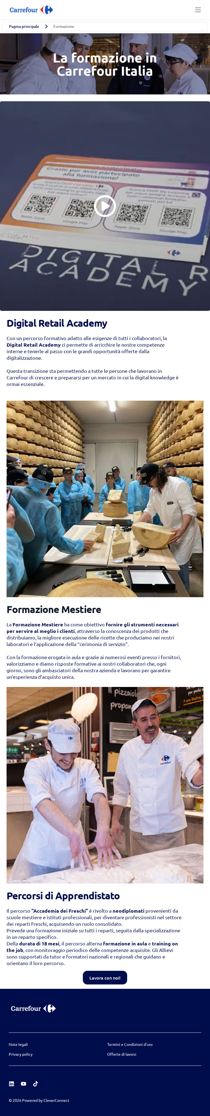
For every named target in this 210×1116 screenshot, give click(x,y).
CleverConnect (56, 1100)
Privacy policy (21, 1054)
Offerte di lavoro (121, 1054)
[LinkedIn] (11, 1084)
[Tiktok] (35, 1084)
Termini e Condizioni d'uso (130, 1044)
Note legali (18, 1044)
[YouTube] (23, 1084)
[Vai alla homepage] (31, 9)
